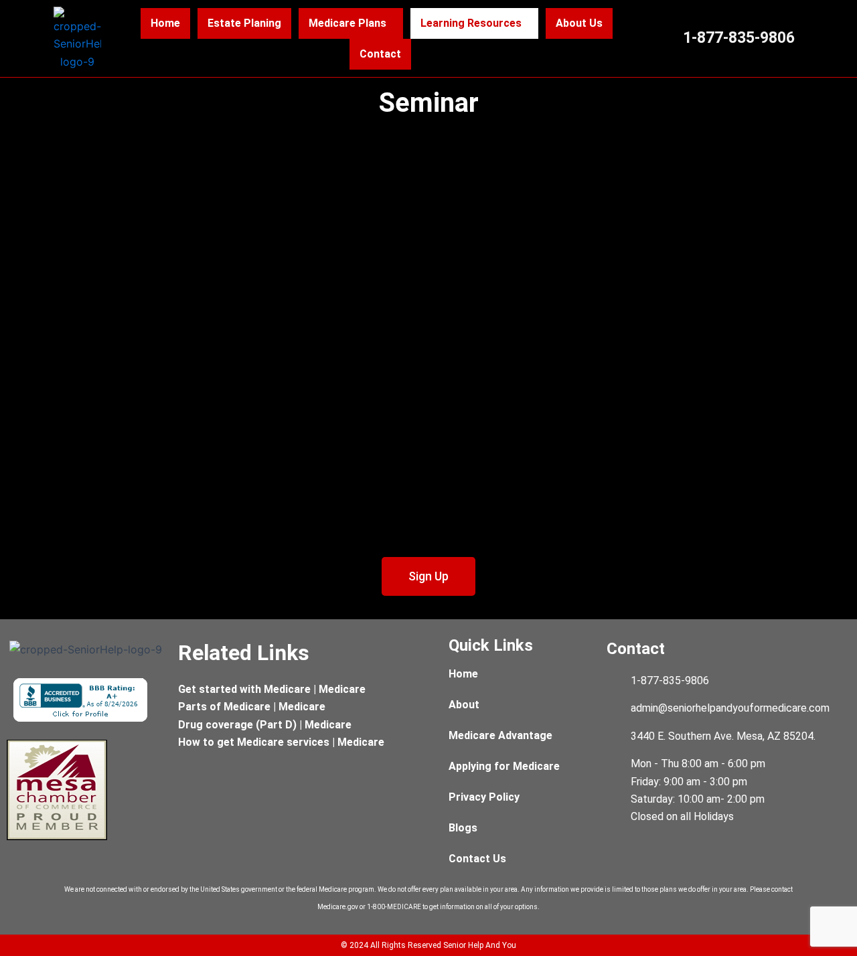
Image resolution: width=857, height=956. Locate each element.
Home (165, 23)
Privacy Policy (484, 797)
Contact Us (477, 858)
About (464, 704)
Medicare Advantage (500, 735)
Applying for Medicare (504, 766)
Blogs (463, 827)
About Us (579, 23)
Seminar (429, 102)
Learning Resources (471, 23)
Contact (380, 54)
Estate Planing (244, 23)
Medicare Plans (347, 23)
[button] (351, 23)
